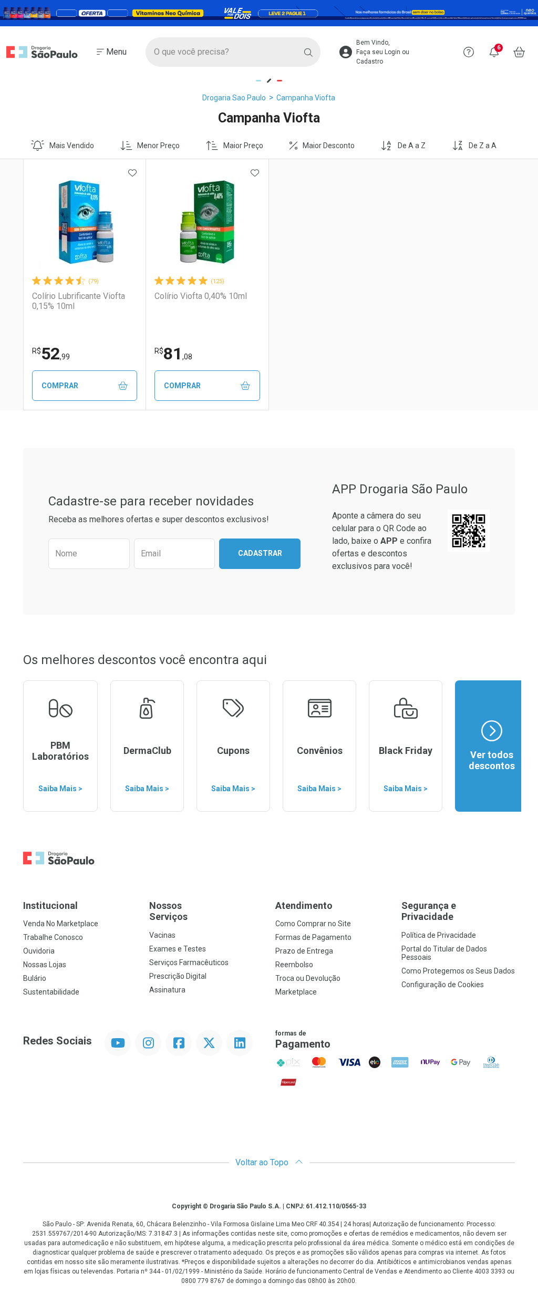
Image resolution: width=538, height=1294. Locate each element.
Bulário (34, 978)
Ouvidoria (39, 951)
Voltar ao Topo (263, 1162)
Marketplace (296, 992)
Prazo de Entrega (304, 951)
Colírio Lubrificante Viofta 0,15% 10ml (78, 301)
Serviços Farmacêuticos (189, 962)
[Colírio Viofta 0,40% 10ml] (207, 222)
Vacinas (162, 935)
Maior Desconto (329, 145)
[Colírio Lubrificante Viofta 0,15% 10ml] (84, 222)
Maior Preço (243, 145)
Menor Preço (158, 145)
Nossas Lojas (44, 964)
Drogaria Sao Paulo (234, 98)
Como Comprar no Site (313, 923)
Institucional (50, 905)
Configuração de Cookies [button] (442, 984)
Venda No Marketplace (60, 923)
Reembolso (294, 964)
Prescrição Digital (177, 976)
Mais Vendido (71, 145)
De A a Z (412, 145)
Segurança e (428, 911)
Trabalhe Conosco (53, 937)
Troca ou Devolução (307, 978)
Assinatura (167, 990)
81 (173, 353)
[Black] (269, 13)
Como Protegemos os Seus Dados (458, 971)
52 (51, 353)
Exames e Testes (177, 949)
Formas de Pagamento (313, 937)
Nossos (168, 911)
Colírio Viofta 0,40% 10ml (200, 296)
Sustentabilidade (51, 992)
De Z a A (482, 145)
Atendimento (304, 905)
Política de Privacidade (438, 935)
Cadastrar (260, 553)
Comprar (60, 385)
